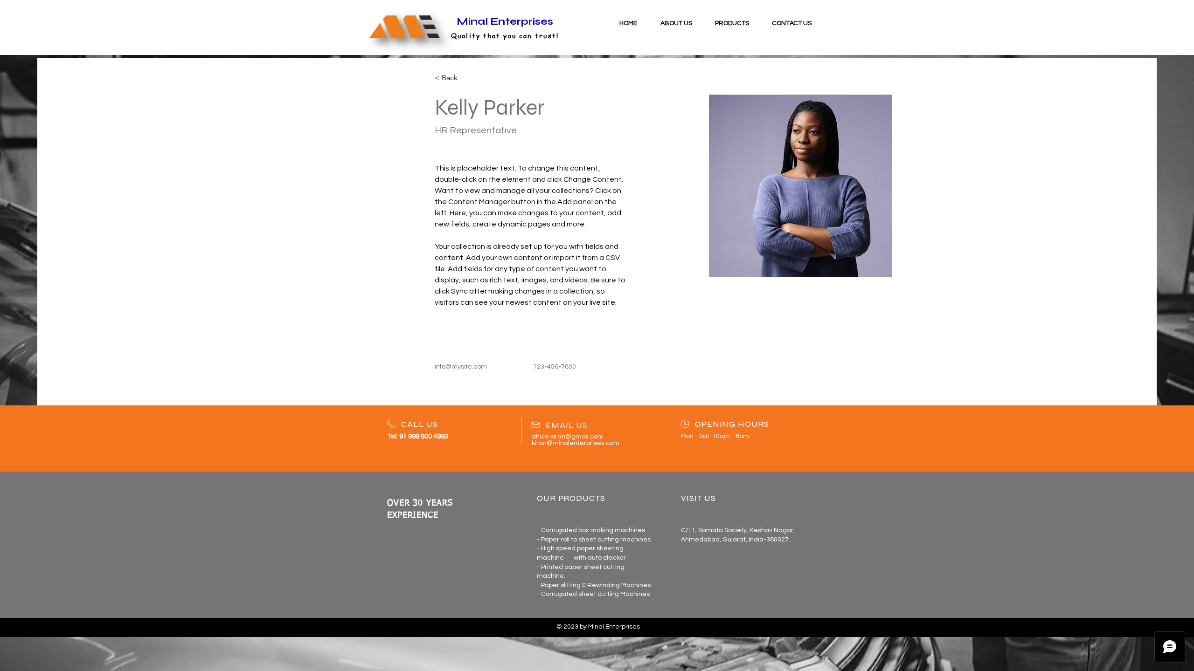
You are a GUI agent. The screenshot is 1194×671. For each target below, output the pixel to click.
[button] (731, 23)
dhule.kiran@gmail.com (568, 436)
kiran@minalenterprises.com (575, 443)
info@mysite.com (461, 366)
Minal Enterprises (505, 21)
